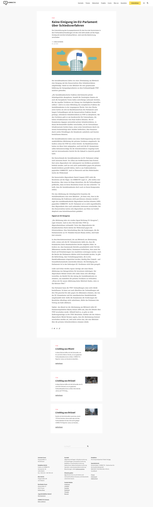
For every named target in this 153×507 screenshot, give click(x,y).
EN (144, 3)
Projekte (103, 3)
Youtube (66, 488)
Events (110, 3)
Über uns (116, 3)
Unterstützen (135, 3)
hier (109, 459)
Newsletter (124, 3)
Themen (88, 3)
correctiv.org (10, 3)
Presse (93, 475)
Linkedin (66, 486)
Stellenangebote (80, 469)
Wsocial (66, 494)
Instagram (67, 484)
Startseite (80, 3)
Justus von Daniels (58, 42)
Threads (66, 492)
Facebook (67, 490)
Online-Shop (41, 490)
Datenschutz (94, 479)
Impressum (94, 477)
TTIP (53, 18)
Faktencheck (95, 3)
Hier (65, 475)
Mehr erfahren (42, 502)
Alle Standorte (42, 496)
